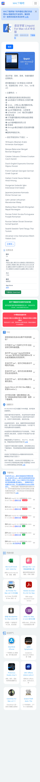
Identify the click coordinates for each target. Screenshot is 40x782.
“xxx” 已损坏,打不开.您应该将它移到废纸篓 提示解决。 (19, 481)
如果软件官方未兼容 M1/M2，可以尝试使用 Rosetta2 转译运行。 (19, 484)
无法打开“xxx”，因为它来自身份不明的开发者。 (18, 364)
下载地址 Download (13, 292)
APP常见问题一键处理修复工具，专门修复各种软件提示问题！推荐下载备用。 (18, 397)
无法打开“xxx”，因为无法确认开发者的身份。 (18, 380)
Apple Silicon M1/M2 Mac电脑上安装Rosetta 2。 (18, 388)
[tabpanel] (20, 61)
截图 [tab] (9, 47)
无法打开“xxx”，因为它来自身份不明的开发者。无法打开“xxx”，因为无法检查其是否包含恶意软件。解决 (20, 478)
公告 (27, 17)
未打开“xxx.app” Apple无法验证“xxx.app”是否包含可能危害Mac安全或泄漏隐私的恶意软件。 (18, 355)
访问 (7, 287)
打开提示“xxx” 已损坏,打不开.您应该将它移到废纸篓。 (18, 346)
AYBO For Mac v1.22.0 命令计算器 (29, 619)
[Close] (36, 11)
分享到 (10, 244)
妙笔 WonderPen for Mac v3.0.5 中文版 (11, 619)
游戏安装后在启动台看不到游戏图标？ (18, 338)
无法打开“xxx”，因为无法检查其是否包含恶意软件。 (18, 372)
